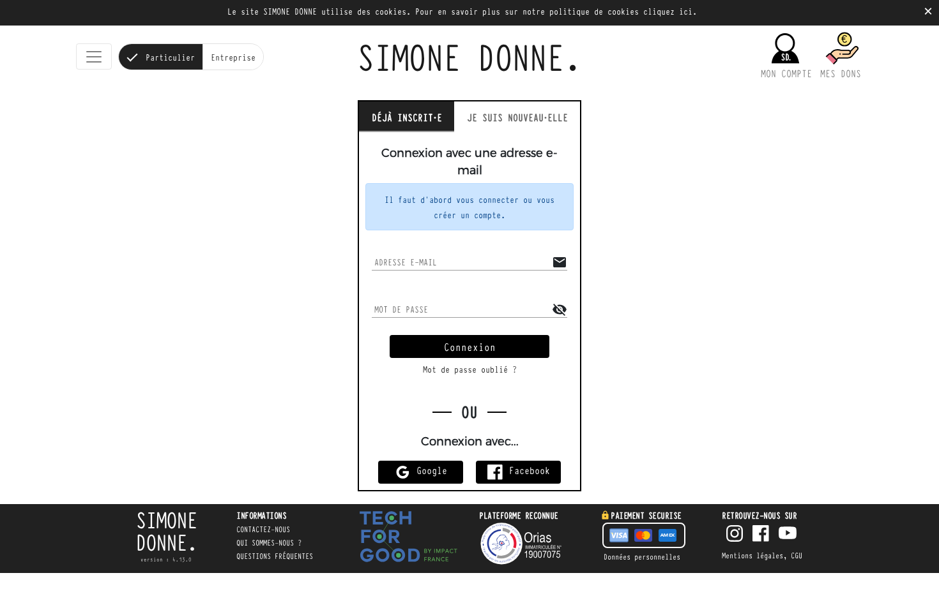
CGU (796, 555)
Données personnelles (642, 556)
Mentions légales (752, 555)
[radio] (160, 57)
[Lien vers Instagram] (734, 534)
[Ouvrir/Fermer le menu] (94, 56)
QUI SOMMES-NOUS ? (269, 542)
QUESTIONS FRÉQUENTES (274, 556)
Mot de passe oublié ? (470, 369)
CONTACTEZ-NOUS (263, 529)
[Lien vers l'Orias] (530, 543)
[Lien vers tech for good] (409, 539)
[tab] (406, 116)
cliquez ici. (670, 11)
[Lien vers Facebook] (760, 534)
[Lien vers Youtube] (788, 534)
